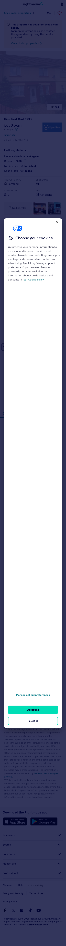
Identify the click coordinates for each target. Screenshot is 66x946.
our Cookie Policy (34, 279)
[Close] (57, 222)
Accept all (33, 709)
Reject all (33, 720)
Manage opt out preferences (33, 695)
